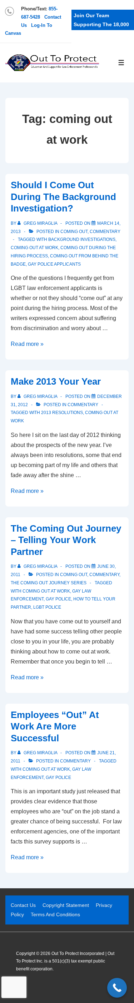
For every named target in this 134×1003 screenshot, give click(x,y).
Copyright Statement (66, 905)
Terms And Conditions (55, 914)
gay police (58, 599)
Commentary (105, 231)
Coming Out (74, 231)
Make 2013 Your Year (56, 381)
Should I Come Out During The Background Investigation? (63, 197)
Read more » (27, 344)
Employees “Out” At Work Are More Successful (55, 726)
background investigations (81, 239)
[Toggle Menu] (121, 62)
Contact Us (23, 905)
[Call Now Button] (117, 988)
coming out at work (34, 247)
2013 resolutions (62, 412)
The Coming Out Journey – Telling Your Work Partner (66, 540)
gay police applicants (54, 264)
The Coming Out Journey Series (48, 582)
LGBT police (47, 607)
